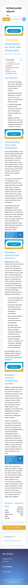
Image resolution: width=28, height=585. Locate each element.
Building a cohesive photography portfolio (11, 72)
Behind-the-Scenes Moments (12, 541)
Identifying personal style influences (12, 68)
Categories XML (7, 559)
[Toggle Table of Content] (20, 60)
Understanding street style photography (12, 64)
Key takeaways (11, 62)
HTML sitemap (6, 571)
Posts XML (5, 561)
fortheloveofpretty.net (14, 10)
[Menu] (8, 15)
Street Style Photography (12, 40)
